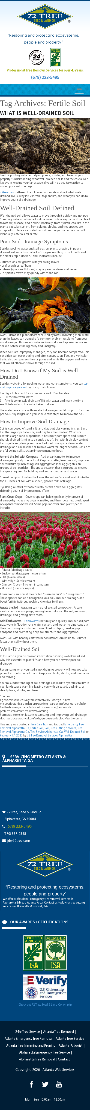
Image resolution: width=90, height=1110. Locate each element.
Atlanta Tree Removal (58, 1032)
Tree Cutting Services (63, 728)
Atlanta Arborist (71, 1046)
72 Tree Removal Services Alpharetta (49, 735)
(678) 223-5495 (45, 77)
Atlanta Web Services (58, 1070)
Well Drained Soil (74, 731)
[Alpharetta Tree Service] (59, 1084)
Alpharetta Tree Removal (37, 1059)
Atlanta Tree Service (70, 1039)
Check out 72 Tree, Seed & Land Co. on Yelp (45, 1004)
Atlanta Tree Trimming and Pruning (30, 1046)
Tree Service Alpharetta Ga (46, 731)
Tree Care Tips (39, 724)
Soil (47, 728)
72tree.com (7, 192)
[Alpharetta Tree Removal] (45, 1084)
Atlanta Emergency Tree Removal (28, 1039)
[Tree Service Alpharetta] (31, 1084)
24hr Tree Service (27, 1032)
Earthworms (32, 621)
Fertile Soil (36, 728)
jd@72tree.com (18, 841)
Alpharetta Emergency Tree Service (44, 1052)
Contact (64, 1059)
